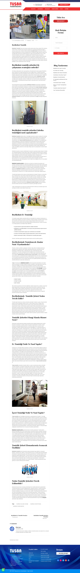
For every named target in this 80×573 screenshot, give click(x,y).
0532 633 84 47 (60, 21)
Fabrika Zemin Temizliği (45, 557)
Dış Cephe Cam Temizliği (58, 70)
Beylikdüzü (29, 40)
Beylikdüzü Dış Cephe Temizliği (59, 68)
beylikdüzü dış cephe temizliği (22, 503)
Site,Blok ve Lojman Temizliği (46, 561)
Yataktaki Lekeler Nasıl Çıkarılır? (59, 88)
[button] (3, 569)
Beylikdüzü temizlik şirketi (17, 429)
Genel (33, 40)
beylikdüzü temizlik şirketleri (18, 506)
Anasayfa (33, 8)
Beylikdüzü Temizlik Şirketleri (59, 77)
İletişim (66, 8)
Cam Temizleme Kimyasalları (59, 90)
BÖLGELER (47, 8)
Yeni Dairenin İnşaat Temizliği (59, 82)
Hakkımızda (40, 8)
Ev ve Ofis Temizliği (44, 549)
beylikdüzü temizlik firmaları (35, 503)
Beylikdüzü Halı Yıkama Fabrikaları (60, 72)
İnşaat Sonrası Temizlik (45, 555)
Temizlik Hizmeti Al (64, 4)
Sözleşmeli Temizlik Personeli (46, 559)
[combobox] (61, 48)
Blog (61, 8)
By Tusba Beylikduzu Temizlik (18, 40)
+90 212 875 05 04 (38, 5)
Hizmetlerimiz (55, 8)
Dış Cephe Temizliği (44, 553)
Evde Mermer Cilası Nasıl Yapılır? (59, 75)
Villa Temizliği (43, 551)
